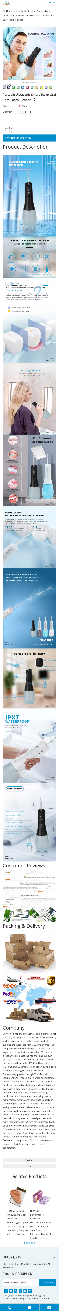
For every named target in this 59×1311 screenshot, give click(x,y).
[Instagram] (25, 1291)
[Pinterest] (30, 1291)
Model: (7, 128)
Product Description (18, 138)
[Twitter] (15, 1291)
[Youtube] (20, 1291)
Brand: (7, 131)
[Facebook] (6, 1291)
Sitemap (46, 1298)
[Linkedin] (11, 1291)
